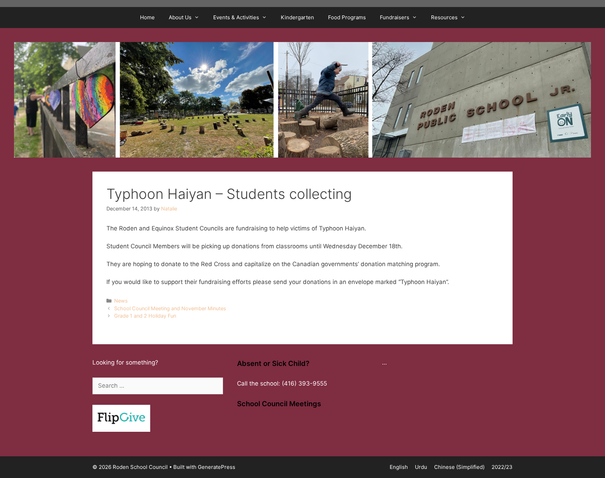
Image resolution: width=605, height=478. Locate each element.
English (399, 467)
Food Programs (347, 17)
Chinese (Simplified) (459, 467)
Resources (444, 17)
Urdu (421, 467)
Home (147, 17)
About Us (180, 17)
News (121, 301)
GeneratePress (216, 467)
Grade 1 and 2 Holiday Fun (145, 316)
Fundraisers (394, 17)
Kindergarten (297, 17)
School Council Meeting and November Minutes (170, 308)
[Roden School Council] (302, 99)
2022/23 (502, 467)
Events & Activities (236, 17)
